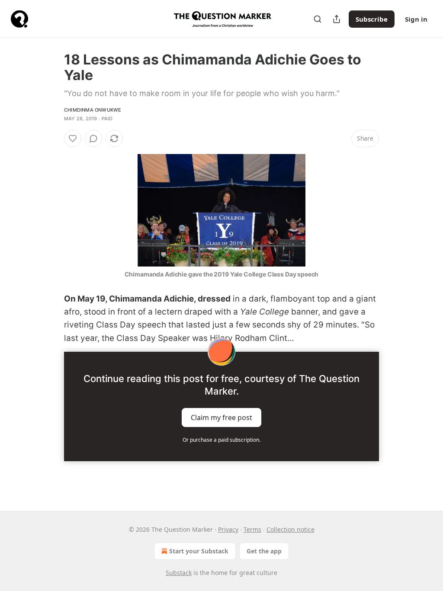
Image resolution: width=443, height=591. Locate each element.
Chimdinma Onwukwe (92, 110)
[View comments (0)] (93, 138)
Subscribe (372, 19)
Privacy (228, 529)
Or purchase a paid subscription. (221, 439)
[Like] (72, 138)
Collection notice (290, 529)
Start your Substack (198, 551)
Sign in (416, 19)
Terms (252, 529)
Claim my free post (221, 417)
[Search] (317, 19)
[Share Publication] (336, 19)
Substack (179, 573)
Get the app (264, 551)
